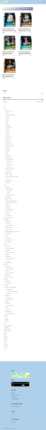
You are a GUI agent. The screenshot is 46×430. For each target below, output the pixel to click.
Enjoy (7, 123)
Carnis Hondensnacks (10, 168)
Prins (7, 121)
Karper (5, 342)
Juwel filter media (9, 299)
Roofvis (5, 344)
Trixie (8, 178)
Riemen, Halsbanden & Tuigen (12, 176)
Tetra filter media (9, 297)
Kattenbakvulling (9, 188)
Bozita (7, 113)
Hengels (6, 339)
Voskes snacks (9, 167)
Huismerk (8, 129)
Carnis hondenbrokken (10, 114)
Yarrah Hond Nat (9, 143)
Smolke (7, 134)
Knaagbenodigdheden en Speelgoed (12, 231)
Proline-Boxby (9, 157)
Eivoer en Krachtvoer (10, 258)
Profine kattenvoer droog (11, 202)
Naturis (7, 151)
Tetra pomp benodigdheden (12, 291)
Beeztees (8, 182)
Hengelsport (6, 336)
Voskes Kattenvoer (10, 209)
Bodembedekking (8, 239)
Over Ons (13, 392)
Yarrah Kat (8, 207)
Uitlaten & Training (8, 174)
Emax (6, 317)
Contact (12, 414)
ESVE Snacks (9, 229)
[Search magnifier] (42, 93)
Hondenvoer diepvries (9, 145)
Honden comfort (8, 172)
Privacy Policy (13, 396)
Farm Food (8, 140)
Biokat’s (8, 192)
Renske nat (8, 142)
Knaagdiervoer (8, 221)
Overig (5, 348)
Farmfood (8, 125)
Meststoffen (6, 327)
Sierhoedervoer (8, 266)
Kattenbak (7, 186)
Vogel (5, 244)
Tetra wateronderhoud (10, 313)
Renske (7, 120)
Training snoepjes (9, 159)
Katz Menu (8, 206)
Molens (5, 340)
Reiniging (7, 301)
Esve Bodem (8, 241)
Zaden (5, 334)
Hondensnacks (8, 155)
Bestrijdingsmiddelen (8, 325)
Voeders (6, 307)
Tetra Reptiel (8, 283)
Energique (8, 149)
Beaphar (7, 319)
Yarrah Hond (8, 136)
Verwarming (7, 303)
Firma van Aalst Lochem (15, 406)
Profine (7, 118)
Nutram (7, 130)
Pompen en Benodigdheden (10, 287)
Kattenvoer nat (8, 211)
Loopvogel (7, 270)
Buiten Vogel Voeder (10, 248)
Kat (5, 184)
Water (5, 332)
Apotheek (6, 315)
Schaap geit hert (7, 274)
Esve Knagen (8, 233)
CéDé (8, 260)
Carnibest (8, 148)
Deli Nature (8, 223)
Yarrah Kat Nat (9, 215)
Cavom (7, 116)
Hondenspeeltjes (8, 180)
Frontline (7, 321)
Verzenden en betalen (15, 398)
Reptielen (6, 279)
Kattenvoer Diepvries (8, 217)
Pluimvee (6, 264)
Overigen (6, 346)
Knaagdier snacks (8, 227)
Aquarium (6, 285)
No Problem (9, 191)
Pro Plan (7, 132)
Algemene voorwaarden (15, 394)
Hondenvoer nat (8, 138)
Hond (5, 108)
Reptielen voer (8, 281)
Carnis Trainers (10, 164)
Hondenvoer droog (8, 111)
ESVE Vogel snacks (10, 252)
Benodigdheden (9, 289)
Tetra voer (8, 309)
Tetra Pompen (9, 293)
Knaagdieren (6, 219)
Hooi (6, 235)
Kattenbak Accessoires (10, 194)
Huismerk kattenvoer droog (11, 200)
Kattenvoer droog (8, 198)
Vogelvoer (7, 254)
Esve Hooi (8, 237)
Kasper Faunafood (9, 225)
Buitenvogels (7, 246)
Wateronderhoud (8, 311)
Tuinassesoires (7, 331)
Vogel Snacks (8, 250)
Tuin (4, 323)
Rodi (7, 153)
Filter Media (7, 295)
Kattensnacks (8, 196)
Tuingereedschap (7, 329)
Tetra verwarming (9, 305)
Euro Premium (9, 127)
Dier (4, 106)
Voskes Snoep (10, 161)
